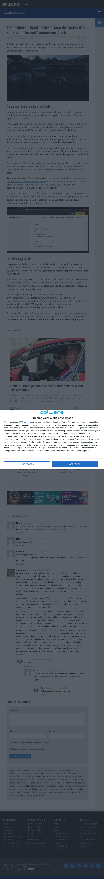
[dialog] (52, 439)
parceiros (28, 422)
